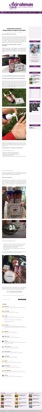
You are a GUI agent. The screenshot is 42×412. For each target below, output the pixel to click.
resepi (37, 110)
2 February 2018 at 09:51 (14, 351)
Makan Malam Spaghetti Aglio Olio (22, 399)
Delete (7, 313)
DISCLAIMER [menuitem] (29, 12)
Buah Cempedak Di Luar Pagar (36, 82)
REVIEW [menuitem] (20, 12)
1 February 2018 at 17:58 (13, 311)
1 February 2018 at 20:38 (12, 331)
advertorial (38, 103)
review (9, 299)
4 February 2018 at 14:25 (13, 356)
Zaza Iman (6, 375)
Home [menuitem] (2, 12)
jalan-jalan (38, 106)
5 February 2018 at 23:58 (13, 365)
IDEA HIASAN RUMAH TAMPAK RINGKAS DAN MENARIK (36, 79)
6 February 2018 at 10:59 (14, 370)
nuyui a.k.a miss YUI (7, 346)
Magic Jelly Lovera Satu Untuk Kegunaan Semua (36, 75)
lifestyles (6, 299)
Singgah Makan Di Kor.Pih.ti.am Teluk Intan (8, 406)
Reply (5, 313)
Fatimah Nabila (6, 356)
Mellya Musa (6, 331)
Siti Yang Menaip (7, 365)
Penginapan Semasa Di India (36, 406)
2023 (35, 94)
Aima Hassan (6, 306)
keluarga (31, 107)
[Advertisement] (21, 21)
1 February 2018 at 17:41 (12, 306)
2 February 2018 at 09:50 (14, 346)
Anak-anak (31, 103)
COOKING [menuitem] (14, 12)
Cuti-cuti (35, 103)
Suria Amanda (6, 311)
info (35, 106)
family (30, 106)
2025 (35, 91)
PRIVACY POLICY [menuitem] (24, 12)
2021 (35, 97)
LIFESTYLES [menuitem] (9, 12)
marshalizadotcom (7, 370)
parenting (31, 110)
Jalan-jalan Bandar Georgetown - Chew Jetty (37, 402)
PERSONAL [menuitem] (5, 12)
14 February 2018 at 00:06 (11, 375)
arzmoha (5, 315)
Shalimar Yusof (6, 336)
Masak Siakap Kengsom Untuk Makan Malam (22, 395)
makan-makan (35, 107)
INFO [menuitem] (17, 12)
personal (34, 110)
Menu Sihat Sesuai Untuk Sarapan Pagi (22, 406)
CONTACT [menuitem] (34, 12)
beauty (4, 299)
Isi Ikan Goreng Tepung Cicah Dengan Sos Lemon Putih (22, 403)
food (33, 106)
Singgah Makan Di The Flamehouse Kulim (36, 399)
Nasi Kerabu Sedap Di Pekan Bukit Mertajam (8, 395)
